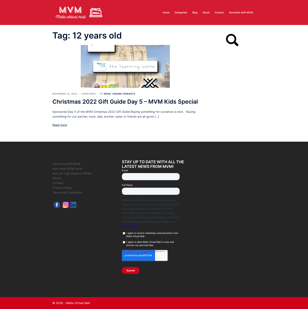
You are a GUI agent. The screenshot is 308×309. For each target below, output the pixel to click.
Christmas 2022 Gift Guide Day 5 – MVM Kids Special (125, 101)
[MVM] (78, 12)
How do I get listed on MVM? (72, 173)
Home (166, 12)
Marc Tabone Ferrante (119, 93)
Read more (59, 125)
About (206, 12)
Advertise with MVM (241, 12)
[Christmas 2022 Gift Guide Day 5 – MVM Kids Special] (125, 66)
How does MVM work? (67, 168)
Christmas (88, 93)
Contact (219, 12)
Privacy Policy (61, 187)
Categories (180, 12)
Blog (194, 12)
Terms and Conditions (67, 192)
